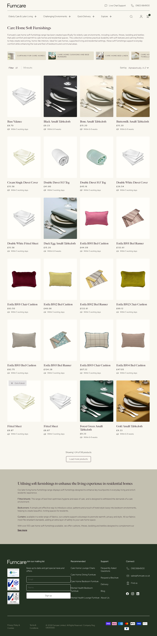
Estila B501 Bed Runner (130, 243)
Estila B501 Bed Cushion (94, 243)
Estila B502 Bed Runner (94, 304)
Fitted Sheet (14, 426)
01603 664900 (143, 5)
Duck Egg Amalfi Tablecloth (60, 243)
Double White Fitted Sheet (22, 243)
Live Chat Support (117, 5)
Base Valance (14, 121)
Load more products (78, 459)
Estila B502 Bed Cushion (58, 304)
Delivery (104, 584)
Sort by (123, 67)
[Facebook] (127, 594)
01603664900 (138, 568)
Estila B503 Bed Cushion (21, 365)
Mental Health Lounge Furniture (85, 597)
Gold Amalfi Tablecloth (129, 426)
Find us (134, 583)
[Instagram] (132, 594)
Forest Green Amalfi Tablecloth (91, 428)
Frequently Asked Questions (108, 569)
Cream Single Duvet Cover (22, 182)
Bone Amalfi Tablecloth (93, 121)
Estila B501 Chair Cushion (22, 304)
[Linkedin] (137, 594)
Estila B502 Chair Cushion (131, 304)
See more (22, 530)
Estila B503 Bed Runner (57, 365)
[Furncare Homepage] (17, 5)
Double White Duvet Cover (132, 182)
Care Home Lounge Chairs (83, 568)
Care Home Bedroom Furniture (85, 581)
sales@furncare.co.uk (140, 575)
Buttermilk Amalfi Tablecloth (132, 121)
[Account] (141, 16)
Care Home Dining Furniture (83, 574)
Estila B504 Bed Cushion (130, 365)
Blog (103, 591)
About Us (105, 597)
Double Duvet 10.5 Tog (56, 182)
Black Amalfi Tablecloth (57, 121)
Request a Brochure (110, 577)
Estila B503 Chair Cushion (95, 365)
